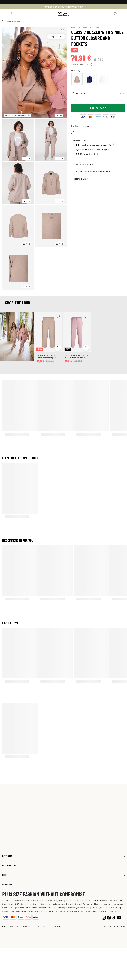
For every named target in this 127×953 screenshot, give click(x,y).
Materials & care (80, 178)
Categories (7, 856)
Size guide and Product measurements (91, 171)
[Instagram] (104, 917)
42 (75, 100)
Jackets (85, 27)
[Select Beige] (77, 79)
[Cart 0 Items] (122, 13)
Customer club (9, 865)
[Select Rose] (102, 79)
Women (74, 27)
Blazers (96, 27)
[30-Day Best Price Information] (91, 64)
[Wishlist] (62, 31)
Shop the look (56, 36)
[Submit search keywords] (4, 21)
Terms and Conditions (30, 926)
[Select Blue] (89, 79)
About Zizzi (7, 884)
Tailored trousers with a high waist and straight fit (46, 356)
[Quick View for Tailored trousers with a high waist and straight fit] (58, 348)
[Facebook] (109, 917)
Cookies (46, 926)
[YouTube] (119, 917)
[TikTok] (114, 917)
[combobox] (63, 21)
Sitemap (57, 926)
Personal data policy (10, 926)
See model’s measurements (16, 115)
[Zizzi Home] (63, 13)
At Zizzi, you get (80, 139)
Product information (83, 164)
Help (4, 875)
